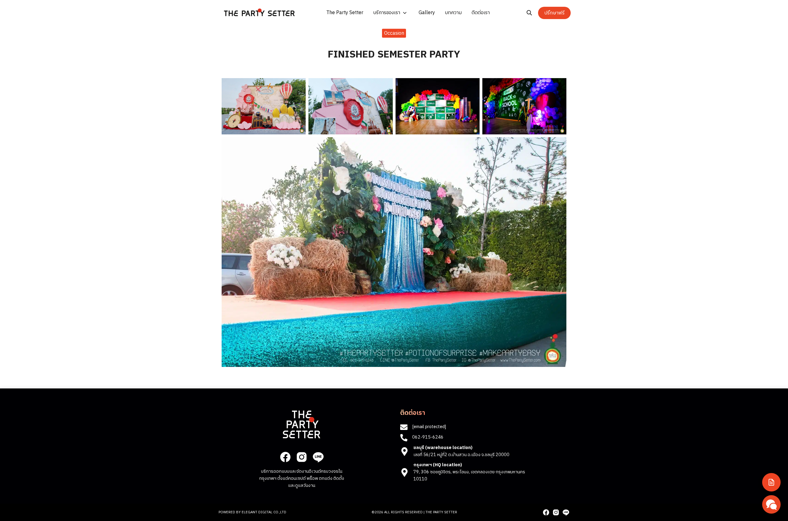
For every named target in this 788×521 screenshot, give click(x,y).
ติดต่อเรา (481, 13)
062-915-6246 (428, 437)
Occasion (394, 33)
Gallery (427, 13)
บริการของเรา (386, 13)
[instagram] (302, 457)
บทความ (453, 13)
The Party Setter (344, 13)
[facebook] (285, 457)
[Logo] (259, 12)
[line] (318, 457)
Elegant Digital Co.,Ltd (264, 512)
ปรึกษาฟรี (554, 13)
